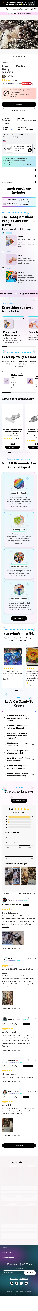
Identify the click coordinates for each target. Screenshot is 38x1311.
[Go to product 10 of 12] (25, 452)
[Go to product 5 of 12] (17, 452)
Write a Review (20, 801)
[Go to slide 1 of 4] (16, 690)
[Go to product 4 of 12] (15, 452)
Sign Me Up (30, 1273)
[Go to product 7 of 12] (20, 452)
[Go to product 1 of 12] (9, 452)
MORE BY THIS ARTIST (19, 111)
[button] (35, 34)
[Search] (29, 9)
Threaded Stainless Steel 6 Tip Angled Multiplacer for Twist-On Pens (12, 431)
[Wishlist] (32, 9)
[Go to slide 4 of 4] (22, 690)
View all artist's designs (12, 78)
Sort (19, 894)
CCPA (17, 1291)
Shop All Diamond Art (12, 59)
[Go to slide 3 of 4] (20, 690)
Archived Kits (28, 1291)
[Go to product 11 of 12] (27, 452)
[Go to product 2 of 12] (12, 452)
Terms (8, 1291)
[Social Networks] (11, 1283)
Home (3, 59)
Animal (19, 104)
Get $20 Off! (24, 1279)
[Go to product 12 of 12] (29, 452)
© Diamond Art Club (12, 435)
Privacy (13, 1291)
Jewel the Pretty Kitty (27, 59)
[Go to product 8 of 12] (22, 452)
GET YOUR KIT (19, 618)
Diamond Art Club (22, 1294)
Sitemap (21, 1291)
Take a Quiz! (14, 1279)
